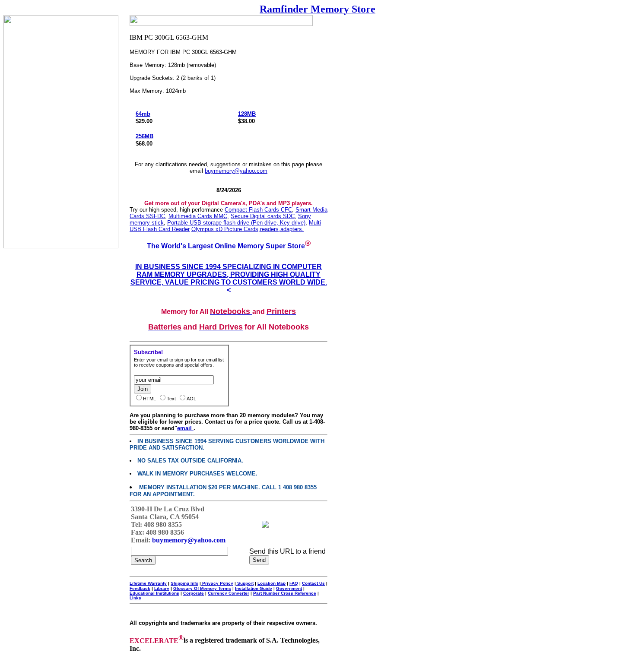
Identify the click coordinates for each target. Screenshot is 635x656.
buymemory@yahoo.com (236, 171)
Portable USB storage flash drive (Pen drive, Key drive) (236, 222)
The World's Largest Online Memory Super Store (226, 246)
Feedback (140, 588)
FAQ (293, 583)
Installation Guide (253, 588)
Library (161, 588)
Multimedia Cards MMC (197, 216)
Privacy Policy (217, 583)
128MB (247, 114)
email (185, 428)
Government (289, 588)
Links (135, 598)
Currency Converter (228, 593)
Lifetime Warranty (148, 583)
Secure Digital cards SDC (263, 216)
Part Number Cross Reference (284, 593)
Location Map (271, 583)
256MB (144, 136)
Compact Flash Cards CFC (258, 209)
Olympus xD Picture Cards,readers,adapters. (247, 229)
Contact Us (313, 583)
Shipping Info (184, 583)
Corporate (193, 593)
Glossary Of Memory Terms (202, 588)
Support (245, 583)
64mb (143, 114)
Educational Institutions (154, 593)
